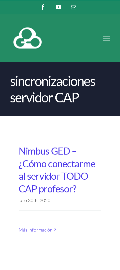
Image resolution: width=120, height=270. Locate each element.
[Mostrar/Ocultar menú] (106, 38)
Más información (36, 230)
